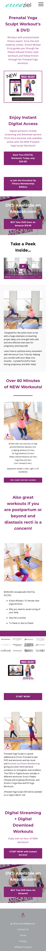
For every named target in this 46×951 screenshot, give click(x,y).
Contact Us (23, 929)
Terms (23, 935)
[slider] (23, 277)
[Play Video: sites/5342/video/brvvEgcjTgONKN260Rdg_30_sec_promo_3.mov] (23, 266)
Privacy (23, 941)
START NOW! (23, 696)
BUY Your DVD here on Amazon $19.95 (23, 224)
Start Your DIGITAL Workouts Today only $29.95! (23, 158)
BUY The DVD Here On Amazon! (23, 892)
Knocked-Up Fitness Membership (24, 763)
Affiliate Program (23, 947)
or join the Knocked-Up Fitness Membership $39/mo (23, 183)
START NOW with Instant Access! (23, 853)
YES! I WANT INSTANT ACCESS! (23, 480)
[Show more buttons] (39, 277)
